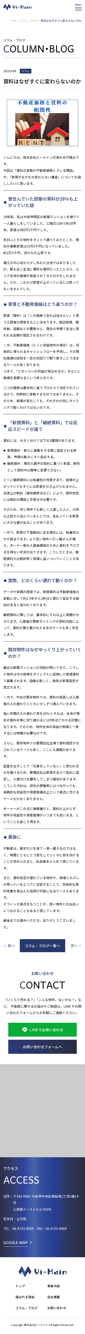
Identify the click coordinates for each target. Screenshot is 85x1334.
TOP (13, 21)
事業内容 (53, 1286)
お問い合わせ (56, 1308)
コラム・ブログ (28, 21)
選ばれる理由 (24, 1297)
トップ (20, 1286)
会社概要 (53, 1297)
